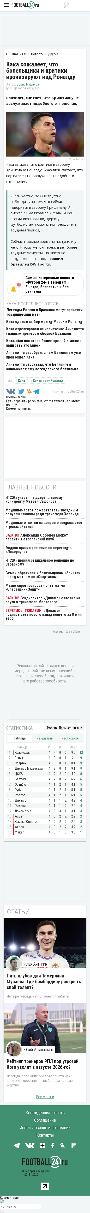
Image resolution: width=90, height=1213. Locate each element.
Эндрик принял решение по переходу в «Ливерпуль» (39, 549)
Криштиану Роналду (48, 380)
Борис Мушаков (28, 84)
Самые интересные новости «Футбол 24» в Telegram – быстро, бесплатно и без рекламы (49, 284)
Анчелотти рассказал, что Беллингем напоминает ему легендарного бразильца (42, 366)
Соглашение (45, 1120)
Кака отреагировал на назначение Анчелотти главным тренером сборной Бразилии (45, 331)
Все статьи (45, 1097)
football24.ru (75, 391)
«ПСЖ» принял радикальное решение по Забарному (40, 562)
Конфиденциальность (45, 1112)
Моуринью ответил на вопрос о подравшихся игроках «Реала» (44, 524)
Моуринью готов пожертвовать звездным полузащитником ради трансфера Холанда (42, 512)
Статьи (18, 911)
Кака (21, 380)
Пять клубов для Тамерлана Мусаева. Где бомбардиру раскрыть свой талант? (44, 981)
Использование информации (45, 1127)
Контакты (45, 1135)
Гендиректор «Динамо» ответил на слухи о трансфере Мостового (43, 600)
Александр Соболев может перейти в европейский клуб (37, 537)
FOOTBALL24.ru (25, 5)
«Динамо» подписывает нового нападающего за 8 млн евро (44, 614)
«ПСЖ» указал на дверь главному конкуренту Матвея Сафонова (34, 499)
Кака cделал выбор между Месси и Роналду (44, 321)
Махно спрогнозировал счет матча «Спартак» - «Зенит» (35, 587)
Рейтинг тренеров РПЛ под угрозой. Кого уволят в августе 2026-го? (43, 1064)
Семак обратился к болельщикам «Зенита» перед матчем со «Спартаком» (43, 575)
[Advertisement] (45, 30)
